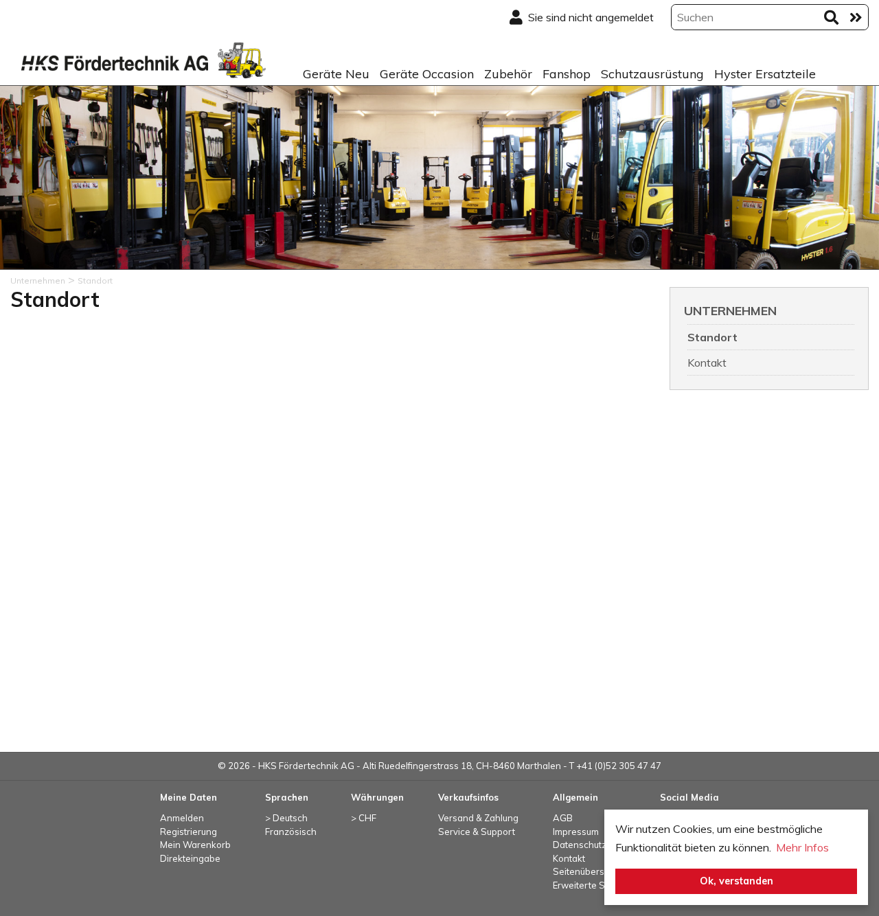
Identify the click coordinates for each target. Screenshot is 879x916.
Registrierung (188, 831)
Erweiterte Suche (589, 885)
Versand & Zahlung (478, 817)
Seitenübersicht (586, 871)
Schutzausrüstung (652, 74)
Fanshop (567, 74)
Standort (712, 337)
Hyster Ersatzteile (765, 74)
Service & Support (476, 831)
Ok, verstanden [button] (736, 881)
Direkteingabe (190, 858)
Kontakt (707, 362)
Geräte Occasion (427, 74)
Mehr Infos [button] (802, 847)
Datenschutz (579, 844)
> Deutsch (286, 817)
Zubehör (508, 74)
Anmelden (182, 817)
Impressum (576, 831)
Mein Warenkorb (195, 844)
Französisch (291, 831)
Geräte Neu (336, 74)
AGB (563, 817)
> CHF (363, 817)
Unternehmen (730, 311)
